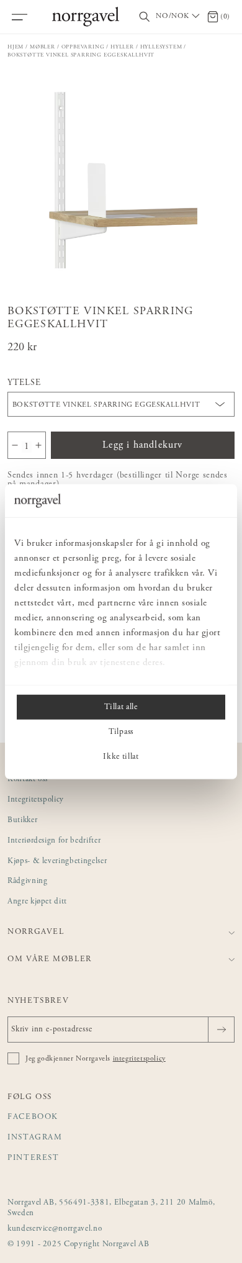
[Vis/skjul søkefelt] (144, 17)
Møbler (42, 47)
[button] (121, 179)
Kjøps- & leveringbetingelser (57, 862)
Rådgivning (27, 881)
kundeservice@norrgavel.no (54, 1229)
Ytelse (24, 383)
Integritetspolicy (35, 800)
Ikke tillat (120, 756)
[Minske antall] (15, 445)
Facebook (32, 1117)
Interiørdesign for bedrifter (54, 841)
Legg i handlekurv (142, 445)
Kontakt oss (27, 780)
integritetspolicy (139, 1058)
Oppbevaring (83, 47)
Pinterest (33, 1158)
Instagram (35, 1138)
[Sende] (221, 1029)
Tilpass (121, 731)
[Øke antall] (38, 445)
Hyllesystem (161, 47)
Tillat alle (120, 706)
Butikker (22, 821)
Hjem (15, 47)
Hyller (122, 47)
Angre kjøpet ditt (37, 902)
